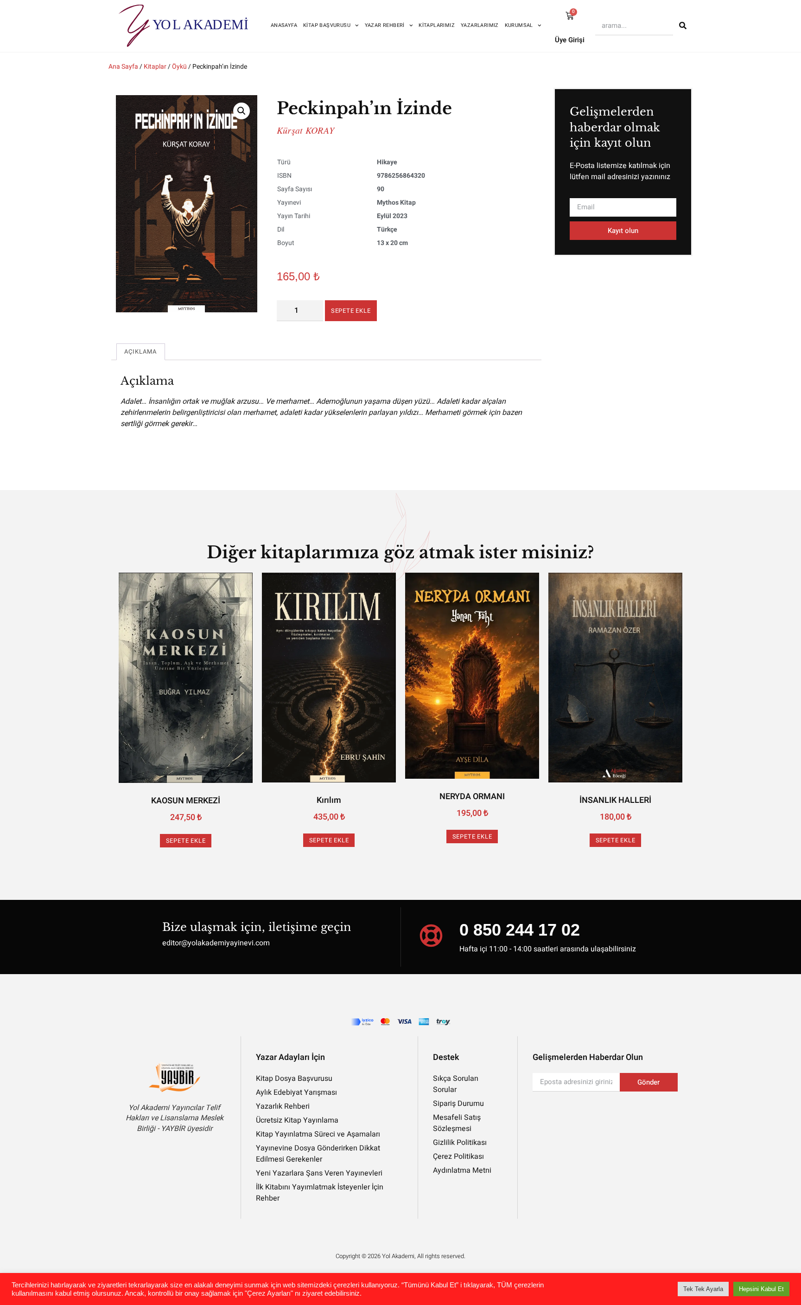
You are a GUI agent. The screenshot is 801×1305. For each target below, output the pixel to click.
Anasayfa (284, 25)
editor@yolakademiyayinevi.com (216, 943)
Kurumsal (519, 25)
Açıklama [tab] (140, 351)
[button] (241, 111)
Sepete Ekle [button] (186, 840)
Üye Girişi (570, 40)
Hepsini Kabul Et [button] (761, 1289)
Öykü (179, 66)
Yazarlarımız (480, 25)
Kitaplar (155, 66)
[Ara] (683, 25)
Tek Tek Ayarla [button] (703, 1289)
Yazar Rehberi (385, 25)
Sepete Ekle (351, 310)
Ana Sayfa (123, 66)
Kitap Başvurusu (326, 25)
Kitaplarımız (437, 25)
